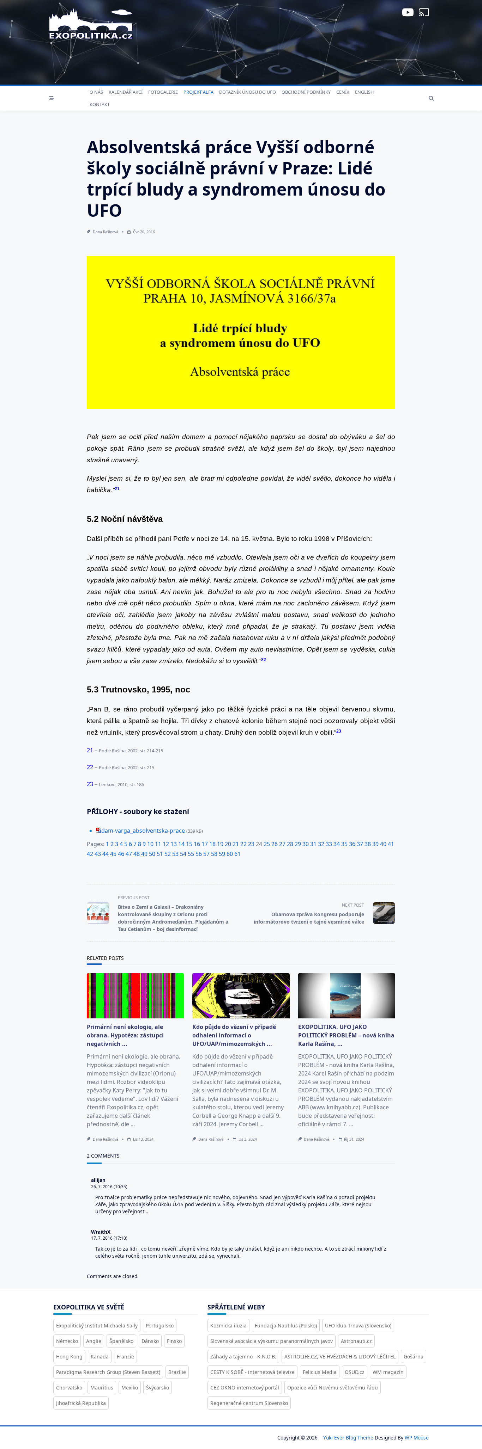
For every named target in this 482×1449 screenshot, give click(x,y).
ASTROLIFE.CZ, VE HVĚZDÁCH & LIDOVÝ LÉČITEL (340, 1356)
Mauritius (101, 1387)
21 (236, 844)
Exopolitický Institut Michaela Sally (97, 1325)
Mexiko (129, 1387)
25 (267, 844)
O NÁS (96, 92)
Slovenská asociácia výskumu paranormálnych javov (271, 1341)
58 (214, 854)
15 (189, 844)
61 (237, 854)
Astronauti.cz (356, 1341)
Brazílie (177, 1372)
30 (305, 844)
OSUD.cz (354, 1372)
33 (329, 844)
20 (228, 844)
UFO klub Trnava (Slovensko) (358, 1325)
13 (173, 844)
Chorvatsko (69, 1387)
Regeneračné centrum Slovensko (249, 1403)
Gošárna (413, 1356)
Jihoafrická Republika (81, 1403)
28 (290, 844)
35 (344, 844)
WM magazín (388, 1372)
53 (175, 854)
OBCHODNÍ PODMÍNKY (306, 92)
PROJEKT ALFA (198, 92)
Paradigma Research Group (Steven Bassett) (108, 1372)
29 (298, 844)
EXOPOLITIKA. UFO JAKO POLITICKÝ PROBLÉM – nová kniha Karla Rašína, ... (346, 1035)
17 (204, 844)
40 (383, 844)
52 (167, 854)
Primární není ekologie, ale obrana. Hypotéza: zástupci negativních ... (125, 1035)
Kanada (100, 1356)
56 (198, 854)
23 (251, 844)
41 (391, 844)
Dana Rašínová (105, 231)
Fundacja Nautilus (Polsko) (286, 1325)
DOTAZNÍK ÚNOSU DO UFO (247, 92)
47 (129, 854)
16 (197, 844)
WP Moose (417, 1437)
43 (98, 854)
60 (230, 854)
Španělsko (121, 1341)
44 (105, 854)
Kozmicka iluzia (228, 1325)
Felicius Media (320, 1372)
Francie (125, 1356)
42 (90, 854)
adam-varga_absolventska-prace (141, 830)
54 (183, 854)
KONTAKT (100, 104)
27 (282, 844)
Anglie (93, 1341)
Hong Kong (69, 1356)
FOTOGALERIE (163, 92)
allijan (98, 1180)
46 (121, 854)
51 (160, 854)
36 (352, 844)
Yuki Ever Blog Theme (348, 1437)
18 (212, 844)
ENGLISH (364, 92)
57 (206, 854)
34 (336, 844)
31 (313, 844)
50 (152, 854)
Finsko (174, 1341)
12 (166, 844)
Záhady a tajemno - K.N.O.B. (243, 1356)
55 (191, 854)
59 (222, 854)
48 (136, 854)
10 (150, 844)
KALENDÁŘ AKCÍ (126, 92)
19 (220, 844)
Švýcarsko (157, 1387)
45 (113, 854)
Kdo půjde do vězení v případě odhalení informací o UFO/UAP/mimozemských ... (234, 1035)
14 (181, 844)
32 (321, 844)
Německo (67, 1341)
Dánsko (150, 1341)
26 (274, 844)
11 (158, 844)
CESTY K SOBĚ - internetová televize (252, 1372)
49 (144, 854)
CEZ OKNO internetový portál (244, 1387)
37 (360, 844)
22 (243, 844)
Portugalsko (160, 1325)
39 (375, 844)
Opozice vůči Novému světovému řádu (332, 1387)
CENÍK (342, 92)
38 (367, 844)
